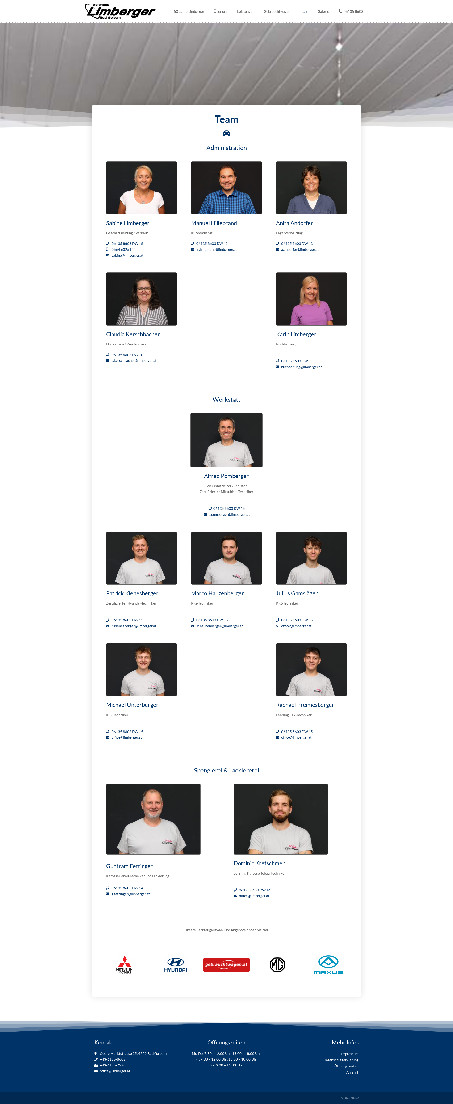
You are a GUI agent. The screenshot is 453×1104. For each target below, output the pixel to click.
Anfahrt (352, 1072)
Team (304, 11)
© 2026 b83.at (350, 1098)
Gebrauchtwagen (277, 11)
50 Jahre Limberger (189, 11)
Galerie (323, 11)
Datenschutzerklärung (340, 1060)
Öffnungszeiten (346, 1066)
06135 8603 (352, 11)
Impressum (349, 1054)
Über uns (221, 11)
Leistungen (245, 11)
